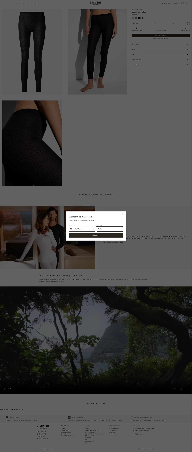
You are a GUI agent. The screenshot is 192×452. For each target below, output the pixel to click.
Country (71, 225)
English (100, 229)
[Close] (123, 214)
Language (99, 225)
